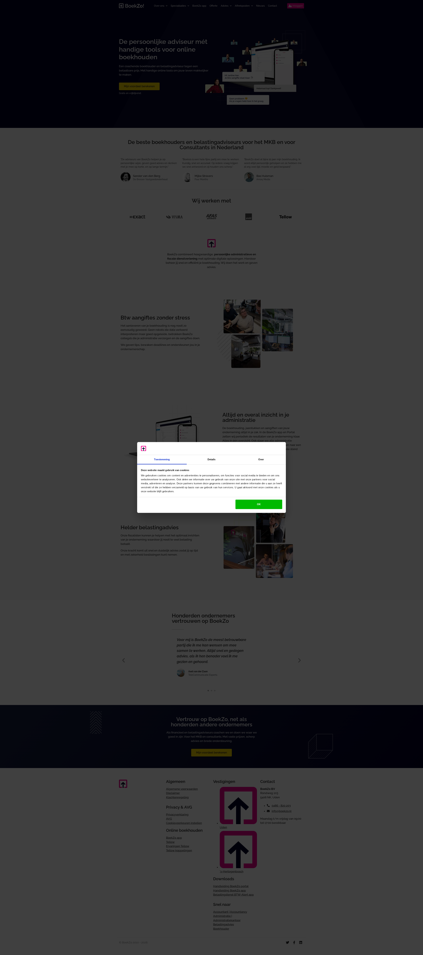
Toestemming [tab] (162, 459)
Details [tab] (212, 459)
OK (259, 504)
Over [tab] (261, 459)
